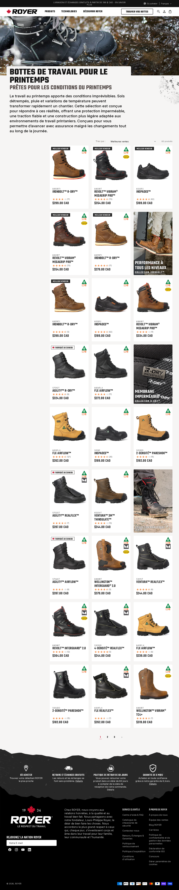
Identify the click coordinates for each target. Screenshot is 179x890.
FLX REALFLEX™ (103, 711)
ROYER (18, 884)
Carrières (154, 830)
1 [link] (100, 737)
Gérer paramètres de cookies (160, 863)
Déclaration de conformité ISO (157, 850)
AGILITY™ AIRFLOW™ (65, 582)
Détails (110, 789)
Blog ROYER (155, 825)
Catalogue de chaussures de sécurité (129, 823)
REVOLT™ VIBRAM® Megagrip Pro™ (106, 194)
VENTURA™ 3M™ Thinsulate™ (104, 518)
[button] (158, 11)
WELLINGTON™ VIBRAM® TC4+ (151, 713)
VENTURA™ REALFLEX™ (150, 582)
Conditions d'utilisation (128, 858)
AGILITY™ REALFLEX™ (65, 516)
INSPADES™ (143, 192)
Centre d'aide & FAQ (132, 815)
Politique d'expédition (133, 851)
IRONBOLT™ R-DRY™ (65, 192)
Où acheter (152, 3)
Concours (154, 856)
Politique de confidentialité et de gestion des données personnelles (160, 839)
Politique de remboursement (130, 845)
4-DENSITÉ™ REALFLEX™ (109, 648)
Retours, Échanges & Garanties (133, 837)
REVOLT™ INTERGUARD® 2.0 (69, 648)
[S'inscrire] (54, 843)
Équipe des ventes (158, 820)
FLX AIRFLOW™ (103, 391)
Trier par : (100, 141)
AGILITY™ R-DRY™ (63, 391)
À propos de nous (158, 815)
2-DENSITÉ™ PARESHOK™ (151, 453)
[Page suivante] (122, 737)
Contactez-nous (130, 830)
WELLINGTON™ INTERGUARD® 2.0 (105, 584)
